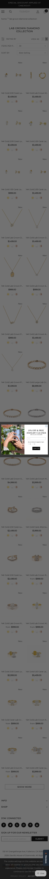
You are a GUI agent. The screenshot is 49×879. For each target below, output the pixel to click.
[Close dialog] (46, 426)
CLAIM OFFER (36, 448)
